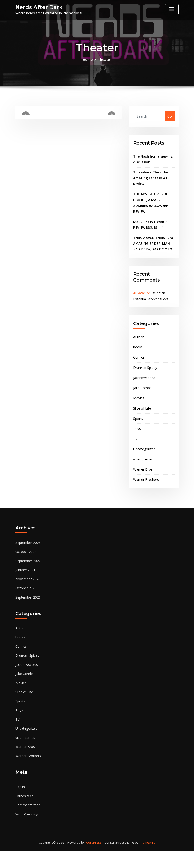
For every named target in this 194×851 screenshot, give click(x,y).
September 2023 (28, 542)
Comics (139, 357)
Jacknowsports (144, 377)
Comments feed (27, 805)
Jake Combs (142, 388)
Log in (20, 786)
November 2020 (27, 579)
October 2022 (25, 551)
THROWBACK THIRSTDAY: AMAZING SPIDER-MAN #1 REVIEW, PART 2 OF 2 (154, 243)
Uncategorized (144, 449)
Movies (138, 398)
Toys (137, 428)
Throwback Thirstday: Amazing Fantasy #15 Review (151, 178)
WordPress (93, 842)
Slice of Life (142, 408)
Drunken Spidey (145, 367)
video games (143, 459)
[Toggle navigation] (172, 9)
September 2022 (28, 561)
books (138, 347)
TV (135, 439)
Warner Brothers (146, 479)
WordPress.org (26, 814)
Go (169, 116)
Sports (138, 418)
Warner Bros (143, 469)
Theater (104, 59)
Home (88, 59)
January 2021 (25, 570)
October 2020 (25, 588)
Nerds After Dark (38, 7)
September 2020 (28, 597)
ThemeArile (147, 842)
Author (138, 337)
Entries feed (24, 796)
